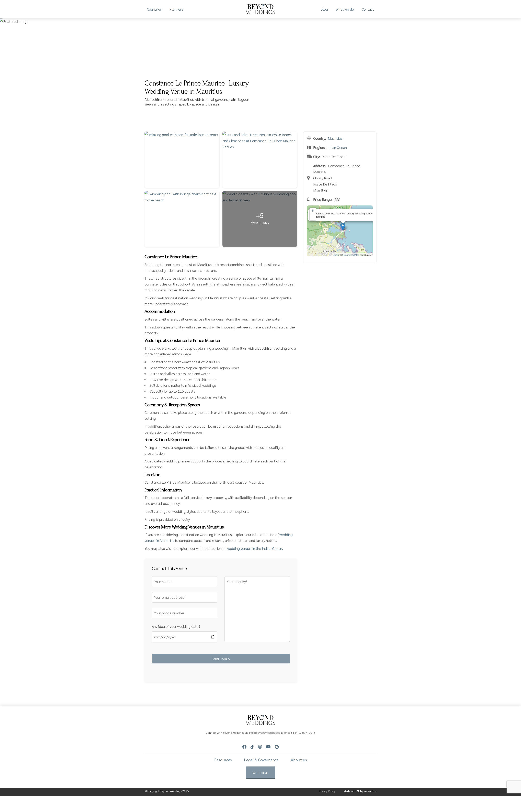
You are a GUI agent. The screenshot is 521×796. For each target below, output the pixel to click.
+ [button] (312, 210)
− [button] (312, 217)
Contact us (260, 772)
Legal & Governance (261, 759)
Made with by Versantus (360, 791)
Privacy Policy (327, 791)
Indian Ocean (337, 147)
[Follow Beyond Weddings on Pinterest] (277, 747)
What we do (345, 9)
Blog (324, 9)
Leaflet (336, 254)
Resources (223, 759)
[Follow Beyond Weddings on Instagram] (260, 747)
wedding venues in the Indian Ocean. (255, 548)
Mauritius (335, 138)
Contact (368, 9)
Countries (154, 9)
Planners (176, 9)
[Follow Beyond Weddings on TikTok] (252, 747)
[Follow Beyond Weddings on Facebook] (244, 747)
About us (299, 759)
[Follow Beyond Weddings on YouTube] (268, 747)
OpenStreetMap (351, 254)
